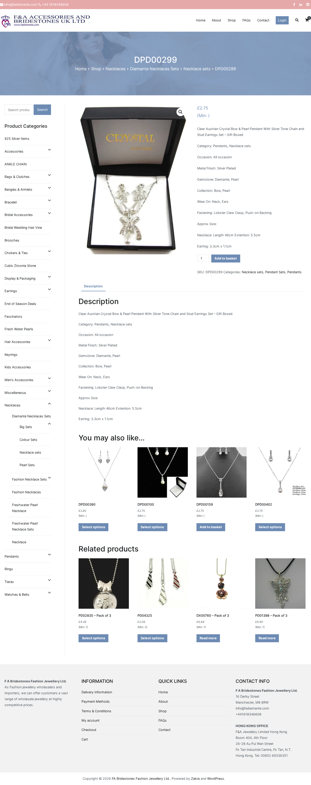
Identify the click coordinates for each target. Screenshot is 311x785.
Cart (85, 739)
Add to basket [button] (211, 527)
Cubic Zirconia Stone (20, 266)
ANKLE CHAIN (16, 164)
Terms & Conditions (96, 711)
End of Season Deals (20, 304)
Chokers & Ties (16, 253)
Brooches (12, 240)
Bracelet (11, 202)
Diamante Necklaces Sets (154, 68)
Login (282, 20)
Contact (263, 20)
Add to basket (225, 258)
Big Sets (26, 427)
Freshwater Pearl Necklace (25, 508)
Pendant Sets (275, 272)
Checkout (89, 730)
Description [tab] (93, 286)
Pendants (294, 272)
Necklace (19, 542)
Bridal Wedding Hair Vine (23, 227)
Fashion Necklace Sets (29, 479)
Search (42, 110)
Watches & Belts (17, 594)
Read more (208, 638)
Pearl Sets (27, 465)
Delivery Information (97, 692)
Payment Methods (96, 701)
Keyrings (11, 354)
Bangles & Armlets (18, 189)
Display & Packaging (20, 278)
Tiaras (9, 582)
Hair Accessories (18, 342)
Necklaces (115, 68)
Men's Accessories (19, 380)
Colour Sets (28, 440)
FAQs (246, 20)
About (216, 20)
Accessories (14, 151)
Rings (9, 569)
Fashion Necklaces (26, 492)
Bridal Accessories (19, 215)
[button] (180, 112)
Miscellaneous (15, 393)
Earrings (11, 291)
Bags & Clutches (17, 177)
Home (200, 20)
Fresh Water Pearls (19, 329)
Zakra (195, 778)
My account (90, 720)
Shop (232, 20)
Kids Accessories (18, 367)
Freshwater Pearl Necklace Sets (25, 526)
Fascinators (13, 316)
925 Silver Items (17, 138)
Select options (93, 527)
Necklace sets (197, 68)
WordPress (215, 778)
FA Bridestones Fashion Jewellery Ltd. (141, 778)
